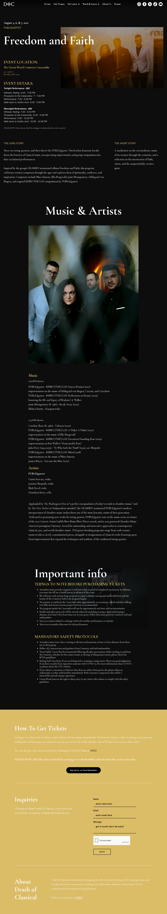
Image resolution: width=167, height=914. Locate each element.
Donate (117, 4)
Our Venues (59, 4)
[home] (9, 4)
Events (47, 4)
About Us (106, 4)
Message (97, 822)
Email (95, 810)
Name (96, 799)
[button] (73, 4)
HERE (93, 750)
